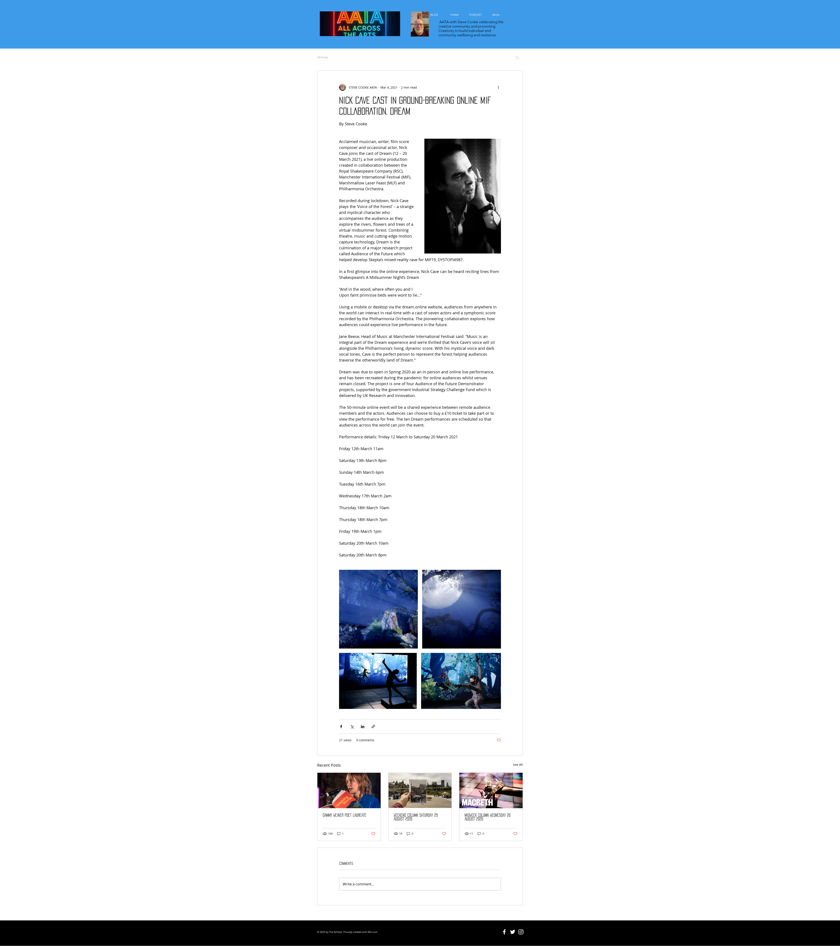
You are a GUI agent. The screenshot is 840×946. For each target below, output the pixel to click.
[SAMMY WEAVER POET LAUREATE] (349, 790)
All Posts (322, 57)
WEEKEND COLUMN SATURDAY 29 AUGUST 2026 (416, 817)
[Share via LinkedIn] (362, 726)
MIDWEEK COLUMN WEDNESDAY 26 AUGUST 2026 (488, 817)
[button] (517, 57)
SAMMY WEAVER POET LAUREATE (344, 815)
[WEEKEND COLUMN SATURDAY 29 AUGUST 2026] (420, 790)
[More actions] (498, 87)
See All (518, 764)
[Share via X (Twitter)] (352, 726)
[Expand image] (378, 609)
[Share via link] (373, 726)
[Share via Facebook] (341, 726)
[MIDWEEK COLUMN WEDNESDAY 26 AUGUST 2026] (491, 790)
